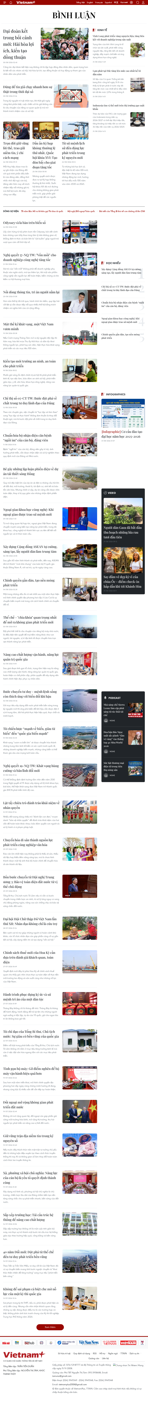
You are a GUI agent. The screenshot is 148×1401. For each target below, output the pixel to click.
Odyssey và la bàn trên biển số (24, 222)
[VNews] (124, 1343)
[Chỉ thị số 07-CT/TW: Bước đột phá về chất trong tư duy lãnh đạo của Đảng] (79, 407)
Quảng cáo (93, 1358)
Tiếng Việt (80, 2)
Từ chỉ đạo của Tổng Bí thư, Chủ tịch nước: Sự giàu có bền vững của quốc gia (31, 1033)
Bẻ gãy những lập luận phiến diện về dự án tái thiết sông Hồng (30, 471)
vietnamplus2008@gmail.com (73, 1384)
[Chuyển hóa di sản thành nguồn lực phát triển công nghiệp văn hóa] (79, 849)
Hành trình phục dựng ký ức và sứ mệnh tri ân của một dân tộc (27, 996)
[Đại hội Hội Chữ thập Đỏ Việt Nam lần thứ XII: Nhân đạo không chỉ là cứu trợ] (79, 928)
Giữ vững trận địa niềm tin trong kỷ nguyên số (28, 1138)
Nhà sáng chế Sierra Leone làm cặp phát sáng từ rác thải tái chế (114, 710)
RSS (95, 1353)
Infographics (115, 394)
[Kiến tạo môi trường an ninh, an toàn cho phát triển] (79, 370)
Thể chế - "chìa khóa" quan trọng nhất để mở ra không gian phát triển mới (30, 619)
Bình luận (74, 14)
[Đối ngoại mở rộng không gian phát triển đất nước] (79, 1111)
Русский (124, 2)
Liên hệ (105, 1358)
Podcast (115, 698)
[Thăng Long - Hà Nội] (131, 2)
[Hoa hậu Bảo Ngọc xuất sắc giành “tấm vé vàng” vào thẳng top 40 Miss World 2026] (135, 737)
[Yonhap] (48, 1343)
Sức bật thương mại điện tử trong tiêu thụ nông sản (114, 766)
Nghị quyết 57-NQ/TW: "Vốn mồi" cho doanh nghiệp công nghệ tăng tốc (29, 257)
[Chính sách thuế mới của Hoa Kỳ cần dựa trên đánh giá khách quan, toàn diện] (79, 961)
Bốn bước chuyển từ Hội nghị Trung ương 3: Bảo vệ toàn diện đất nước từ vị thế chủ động (30, 882)
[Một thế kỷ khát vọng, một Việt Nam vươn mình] (79, 333)
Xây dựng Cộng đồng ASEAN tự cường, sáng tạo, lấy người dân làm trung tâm (30, 549)
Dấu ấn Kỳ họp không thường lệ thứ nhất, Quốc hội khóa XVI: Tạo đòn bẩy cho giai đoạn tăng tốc (45, 155)
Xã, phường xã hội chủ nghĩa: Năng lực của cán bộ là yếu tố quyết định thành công (30, 1178)
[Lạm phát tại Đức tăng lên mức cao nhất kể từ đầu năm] (137, 85)
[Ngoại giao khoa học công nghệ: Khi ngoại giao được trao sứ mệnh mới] (79, 518)
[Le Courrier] (91, 1343)
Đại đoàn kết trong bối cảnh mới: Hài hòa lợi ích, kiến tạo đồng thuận (18, 44)
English (90, 2)
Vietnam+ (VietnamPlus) (26, 2)
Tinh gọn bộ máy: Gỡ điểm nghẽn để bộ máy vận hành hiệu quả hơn (31, 1071)
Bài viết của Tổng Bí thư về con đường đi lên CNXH (76, 211)
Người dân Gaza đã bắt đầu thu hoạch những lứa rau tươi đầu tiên (123, 532)
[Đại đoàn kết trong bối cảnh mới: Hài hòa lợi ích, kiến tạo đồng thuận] (64, 44)
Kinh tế (102, 30)
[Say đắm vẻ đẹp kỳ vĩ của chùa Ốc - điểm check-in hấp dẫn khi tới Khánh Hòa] (123, 560)
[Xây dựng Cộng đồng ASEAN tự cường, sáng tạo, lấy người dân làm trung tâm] (79, 555)
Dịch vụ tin (134, 1353)
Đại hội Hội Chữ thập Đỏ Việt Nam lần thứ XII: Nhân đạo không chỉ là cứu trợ (30, 921)
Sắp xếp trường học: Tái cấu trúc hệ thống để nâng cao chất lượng (28, 1217)
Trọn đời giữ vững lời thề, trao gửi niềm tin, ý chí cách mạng (16, 150)
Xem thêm (50, 1327)
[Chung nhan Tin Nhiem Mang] (129, 1365)
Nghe (112, 720)
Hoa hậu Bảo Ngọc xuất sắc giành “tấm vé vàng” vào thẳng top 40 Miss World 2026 (114, 738)
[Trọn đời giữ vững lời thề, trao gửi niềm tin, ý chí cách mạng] (16, 130)
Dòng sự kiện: (11, 211)
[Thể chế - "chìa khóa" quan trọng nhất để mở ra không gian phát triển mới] (79, 626)
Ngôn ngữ (113, 1353)
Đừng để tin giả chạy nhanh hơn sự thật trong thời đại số (27, 89)
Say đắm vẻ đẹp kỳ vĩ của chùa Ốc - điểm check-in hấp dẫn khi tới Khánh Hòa (122, 581)
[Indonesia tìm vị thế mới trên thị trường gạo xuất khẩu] (137, 119)
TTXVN (124, 1353)
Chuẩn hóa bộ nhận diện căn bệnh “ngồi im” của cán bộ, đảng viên (27, 437)
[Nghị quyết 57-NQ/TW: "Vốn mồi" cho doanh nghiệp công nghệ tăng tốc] (79, 264)
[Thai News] (32, 1343)
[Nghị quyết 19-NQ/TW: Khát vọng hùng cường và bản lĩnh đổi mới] (79, 775)
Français (99, 2)
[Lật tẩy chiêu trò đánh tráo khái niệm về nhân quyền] (79, 812)
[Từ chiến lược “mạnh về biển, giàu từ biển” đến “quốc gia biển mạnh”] (79, 737)
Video (112, 493)
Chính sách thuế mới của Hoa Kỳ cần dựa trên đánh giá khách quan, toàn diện (29, 957)
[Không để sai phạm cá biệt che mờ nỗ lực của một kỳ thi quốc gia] (79, 1298)
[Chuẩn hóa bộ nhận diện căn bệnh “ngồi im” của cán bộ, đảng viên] (79, 444)
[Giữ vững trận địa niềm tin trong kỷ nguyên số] (79, 1145)
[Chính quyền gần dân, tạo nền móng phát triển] (79, 589)
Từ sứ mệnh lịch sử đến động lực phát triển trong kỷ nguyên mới (73, 150)
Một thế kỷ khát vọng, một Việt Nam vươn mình (28, 326)
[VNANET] (137, 1343)
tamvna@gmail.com (62, 1375)
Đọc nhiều (113, 263)
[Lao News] (23, 1343)
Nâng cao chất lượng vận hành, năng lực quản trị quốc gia (31, 656)
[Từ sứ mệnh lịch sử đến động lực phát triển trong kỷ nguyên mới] (75, 130)
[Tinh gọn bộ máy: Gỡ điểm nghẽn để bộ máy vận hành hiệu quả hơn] (79, 1077)
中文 (116, 2)
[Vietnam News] (70, 1343)
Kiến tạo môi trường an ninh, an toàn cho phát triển (29, 363)
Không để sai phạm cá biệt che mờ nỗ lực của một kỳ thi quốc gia (29, 1291)
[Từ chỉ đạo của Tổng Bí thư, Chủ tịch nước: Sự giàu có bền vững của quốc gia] (79, 1040)
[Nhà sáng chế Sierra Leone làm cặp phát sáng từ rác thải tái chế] (135, 710)
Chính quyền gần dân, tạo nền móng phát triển (29, 582)
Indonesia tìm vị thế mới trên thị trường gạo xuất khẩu (118, 107)
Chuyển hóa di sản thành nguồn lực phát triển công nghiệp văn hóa (28, 842)
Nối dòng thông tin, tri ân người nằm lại (31, 292)
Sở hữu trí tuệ (64, 1353)
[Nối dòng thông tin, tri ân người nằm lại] (79, 301)
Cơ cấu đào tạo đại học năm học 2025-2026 (121, 434)
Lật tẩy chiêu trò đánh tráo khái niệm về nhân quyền (31, 805)
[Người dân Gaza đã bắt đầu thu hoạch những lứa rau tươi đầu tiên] (123, 511)
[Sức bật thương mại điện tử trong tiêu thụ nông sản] (135, 768)
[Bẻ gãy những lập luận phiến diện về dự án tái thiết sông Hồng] (79, 478)
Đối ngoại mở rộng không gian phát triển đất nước (28, 1104)
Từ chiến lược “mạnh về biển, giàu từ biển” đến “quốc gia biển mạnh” (29, 731)
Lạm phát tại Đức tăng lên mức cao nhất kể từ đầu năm (117, 72)
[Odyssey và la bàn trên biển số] (79, 231)
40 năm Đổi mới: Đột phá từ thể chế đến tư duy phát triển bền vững (28, 1254)
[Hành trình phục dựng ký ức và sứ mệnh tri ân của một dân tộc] (79, 1003)
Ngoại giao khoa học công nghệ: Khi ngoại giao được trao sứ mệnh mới (28, 511)
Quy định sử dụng (81, 1353)
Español (108, 2)
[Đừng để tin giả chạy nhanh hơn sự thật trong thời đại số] (71, 96)
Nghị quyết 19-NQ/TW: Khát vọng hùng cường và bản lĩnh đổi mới (31, 768)
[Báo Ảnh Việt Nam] (110, 1343)
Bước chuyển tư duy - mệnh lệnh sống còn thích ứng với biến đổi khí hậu (30, 693)
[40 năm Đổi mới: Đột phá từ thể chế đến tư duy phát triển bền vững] (79, 1261)
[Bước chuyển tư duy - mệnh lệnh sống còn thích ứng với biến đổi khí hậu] (79, 700)
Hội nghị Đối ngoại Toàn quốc (35, 211)
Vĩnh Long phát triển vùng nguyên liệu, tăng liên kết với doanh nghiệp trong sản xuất (118, 37)
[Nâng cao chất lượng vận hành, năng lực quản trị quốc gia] (79, 663)
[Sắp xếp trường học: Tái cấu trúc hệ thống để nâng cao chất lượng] (79, 1224)
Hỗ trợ (102, 1353)
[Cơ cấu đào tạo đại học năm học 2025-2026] (123, 413)
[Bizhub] (11, 1343)
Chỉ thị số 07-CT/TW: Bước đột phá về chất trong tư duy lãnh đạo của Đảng (30, 400)
